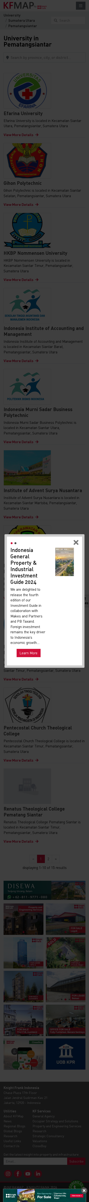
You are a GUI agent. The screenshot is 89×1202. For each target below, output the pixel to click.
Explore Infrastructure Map (34, 645)
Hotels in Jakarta (26, 621)
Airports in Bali (25, 631)
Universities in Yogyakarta (32, 626)
